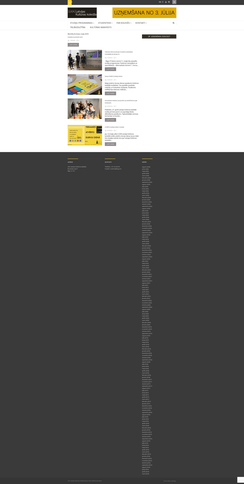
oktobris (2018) (146, 357)
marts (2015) (145, 452)
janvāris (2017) (146, 403)
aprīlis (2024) (145, 217)
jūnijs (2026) (145, 169)
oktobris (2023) (146, 230)
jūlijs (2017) (145, 390)
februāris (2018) (146, 375)
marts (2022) (145, 268)
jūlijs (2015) (145, 443)
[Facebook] (162, 2)
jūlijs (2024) (145, 211)
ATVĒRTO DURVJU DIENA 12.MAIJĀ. (114, 127)
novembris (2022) (147, 252)
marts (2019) (145, 346)
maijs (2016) (145, 421)
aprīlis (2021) (145, 292)
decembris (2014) (147, 458)
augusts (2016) (146, 414)
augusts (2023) (146, 235)
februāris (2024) (146, 222)
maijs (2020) (145, 316)
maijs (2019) (145, 342)
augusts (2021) (146, 283)
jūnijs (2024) (145, 213)
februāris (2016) (146, 428)
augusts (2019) (146, 336)
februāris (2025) (146, 197)
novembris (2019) (147, 329)
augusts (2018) (146, 362)
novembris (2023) (147, 228)
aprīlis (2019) (145, 344)
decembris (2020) (147, 300)
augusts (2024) (146, 208)
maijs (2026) (145, 171)
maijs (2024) (145, 215)
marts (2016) (145, 425)
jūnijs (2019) (145, 340)
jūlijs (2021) (145, 285)
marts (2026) (145, 175)
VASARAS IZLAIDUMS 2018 (75, 37)
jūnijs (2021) (145, 287)
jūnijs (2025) (145, 189)
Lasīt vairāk (73, 45)
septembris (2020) (147, 307)
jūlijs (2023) (145, 237)
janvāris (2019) (146, 351)
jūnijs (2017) (145, 393)
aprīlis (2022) (145, 265)
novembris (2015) (147, 434)
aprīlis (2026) (145, 173)
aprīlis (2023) (145, 241)
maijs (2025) (145, 191)
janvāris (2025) (146, 200)
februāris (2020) (146, 322)
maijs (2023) (145, 239)
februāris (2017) (146, 401)
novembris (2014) (147, 461)
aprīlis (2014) (145, 471)
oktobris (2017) (146, 384)
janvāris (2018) (146, 377)
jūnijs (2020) (145, 314)
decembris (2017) (147, 379)
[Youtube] (165, 2)
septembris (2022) (147, 257)
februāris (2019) (146, 349)
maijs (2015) (145, 447)
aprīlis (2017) (145, 397)
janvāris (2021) (146, 298)
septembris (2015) (147, 439)
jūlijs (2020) (145, 311)
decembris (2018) (147, 353)
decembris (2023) (147, 226)
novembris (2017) (147, 382)
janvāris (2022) (146, 272)
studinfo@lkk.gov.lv (115, 169)
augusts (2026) (146, 167)
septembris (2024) (147, 206)
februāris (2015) (146, 454)
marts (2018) (145, 373)
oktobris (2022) (146, 254)
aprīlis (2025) (145, 193)
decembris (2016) (147, 406)
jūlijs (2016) (145, 417)
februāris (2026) (146, 178)
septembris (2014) (147, 465)
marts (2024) (145, 219)
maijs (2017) (145, 395)
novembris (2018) (147, 355)
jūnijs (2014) (145, 469)
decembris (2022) (147, 250)
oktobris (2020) (146, 305)
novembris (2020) (147, 303)
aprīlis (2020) (145, 318)
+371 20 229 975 (115, 167)
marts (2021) (145, 294)
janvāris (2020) (146, 325)
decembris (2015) (147, 432)
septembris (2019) (147, 333)
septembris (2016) (147, 412)
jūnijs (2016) (145, 419)
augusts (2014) (146, 467)
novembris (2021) (147, 276)
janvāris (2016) (146, 430)
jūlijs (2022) (145, 261)
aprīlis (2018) (145, 371)
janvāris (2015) (146, 456)
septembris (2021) (147, 281)
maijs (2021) (145, 289)
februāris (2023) (146, 246)
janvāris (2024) (146, 224)
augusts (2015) (146, 441)
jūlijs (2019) (145, 338)
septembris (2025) (147, 182)
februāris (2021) (146, 296)
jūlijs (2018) (145, 364)
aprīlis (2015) (145, 450)
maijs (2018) (145, 368)
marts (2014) (145, 474)
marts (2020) (145, 320)
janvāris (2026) (146, 180)
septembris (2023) (147, 232)
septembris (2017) (147, 386)
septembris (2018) (147, 360)
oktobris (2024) (146, 204)
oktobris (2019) (146, 331)
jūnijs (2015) (145, 445)
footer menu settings (170, 481)
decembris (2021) (147, 274)
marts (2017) (145, 399)
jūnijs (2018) (145, 366)
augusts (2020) (146, 309)
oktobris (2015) (146, 436)
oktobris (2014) (146, 463)
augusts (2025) (146, 184)
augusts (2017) (146, 388)
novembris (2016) (147, 408)
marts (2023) (145, 243)
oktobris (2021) (146, 279)
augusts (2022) (146, 259)
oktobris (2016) (146, 410)
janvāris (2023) (146, 248)
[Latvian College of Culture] (159, 2)
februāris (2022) (146, 270)
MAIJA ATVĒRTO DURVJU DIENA (113, 76)
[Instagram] (168, 2)
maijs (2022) (145, 263)
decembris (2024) (147, 202)
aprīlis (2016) (145, 423)
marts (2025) (145, 195)
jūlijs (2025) (145, 186)
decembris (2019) (147, 327)
